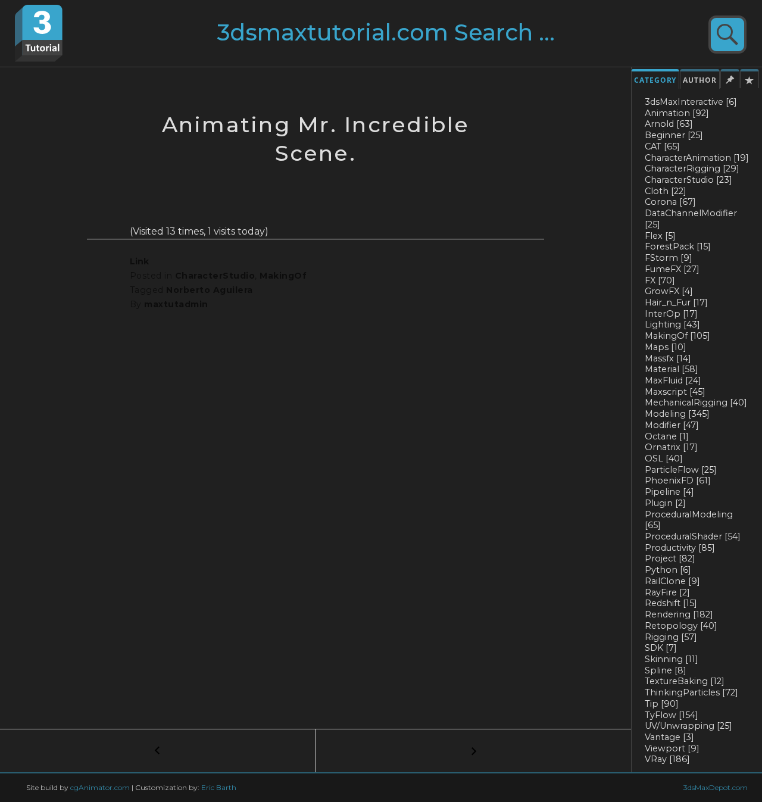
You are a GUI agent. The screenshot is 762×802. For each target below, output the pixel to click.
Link (139, 261)
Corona (670, 201)
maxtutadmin (176, 304)
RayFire (667, 592)
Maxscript (675, 391)
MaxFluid (673, 380)
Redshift (671, 603)
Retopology (681, 625)
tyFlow (671, 715)
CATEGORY (655, 80)
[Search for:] (409, 37)
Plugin (665, 503)
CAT (662, 146)
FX (660, 280)
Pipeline (669, 491)
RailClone (672, 581)
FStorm (668, 257)
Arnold (669, 123)
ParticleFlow (681, 469)
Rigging (671, 637)
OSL (664, 458)
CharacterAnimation (697, 157)
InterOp (671, 313)
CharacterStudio (688, 179)
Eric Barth (218, 787)
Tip (662, 703)
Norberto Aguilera (209, 290)
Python (668, 569)
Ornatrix (671, 447)
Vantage (669, 737)
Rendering (679, 614)
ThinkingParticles (691, 692)
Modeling (677, 413)
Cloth (665, 191)
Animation (677, 113)
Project (670, 558)
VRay (667, 759)
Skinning (671, 659)
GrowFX (669, 291)
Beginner (674, 135)
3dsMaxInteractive (691, 101)
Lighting (672, 324)
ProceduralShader (693, 536)
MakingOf (677, 335)
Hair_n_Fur (676, 302)
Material (671, 369)
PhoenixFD (678, 480)
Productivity (680, 547)
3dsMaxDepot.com (715, 787)
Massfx (668, 358)
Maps (665, 347)
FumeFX (672, 269)
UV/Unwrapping (688, 725)
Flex (660, 235)
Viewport (672, 748)
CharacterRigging (692, 168)
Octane (667, 436)
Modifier (672, 425)
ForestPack (678, 246)
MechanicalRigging (696, 402)
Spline (665, 670)
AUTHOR (700, 80)
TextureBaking (684, 681)
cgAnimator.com (100, 787)
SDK (661, 647)
